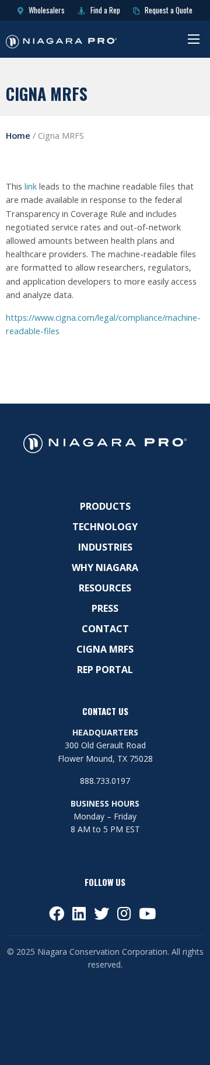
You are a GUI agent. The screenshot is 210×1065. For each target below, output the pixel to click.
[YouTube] (147, 913)
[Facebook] (56, 913)
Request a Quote (167, 10)
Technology (105, 526)
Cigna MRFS (105, 649)
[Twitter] (101, 913)
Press (105, 608)
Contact (105, 628)
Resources (105, 587)
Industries (105, 547)
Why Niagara (105, 567)
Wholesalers (46, 10)
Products (105, 506)
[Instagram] (124, 913)
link (30, 186)
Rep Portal (105, 669)
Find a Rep (104, 10)
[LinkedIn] (79, 913)
